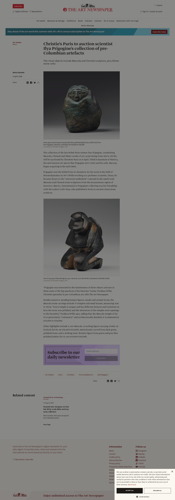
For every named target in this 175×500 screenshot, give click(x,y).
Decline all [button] (157, 491)
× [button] (172, 472)
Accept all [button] (130, 490)
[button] (144, 496)
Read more (132, 484)
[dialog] (145, 484)
